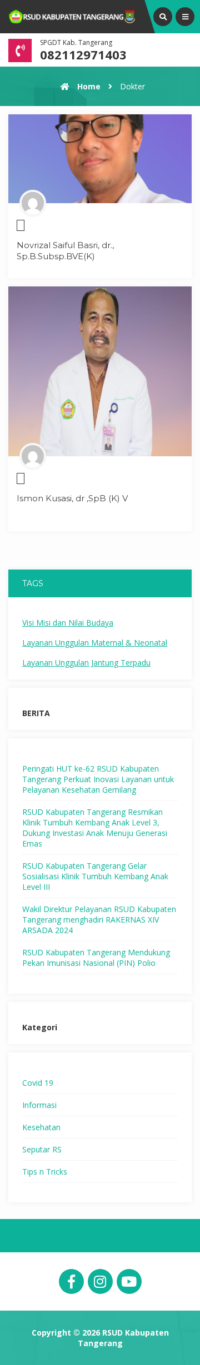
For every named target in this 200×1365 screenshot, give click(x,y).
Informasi (39, 1105)
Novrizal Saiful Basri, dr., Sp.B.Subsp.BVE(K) (65, 250)
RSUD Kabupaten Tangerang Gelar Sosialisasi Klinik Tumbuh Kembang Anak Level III (95, 876)
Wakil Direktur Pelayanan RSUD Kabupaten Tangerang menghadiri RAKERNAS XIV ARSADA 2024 (99, 919)
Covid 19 (37, 1082)
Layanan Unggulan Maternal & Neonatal (94, 642)
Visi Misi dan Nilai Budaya (67, 622)
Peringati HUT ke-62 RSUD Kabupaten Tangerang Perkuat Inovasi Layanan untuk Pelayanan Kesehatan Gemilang (98, 779)
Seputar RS (42, 1149)
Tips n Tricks (44, 1171)
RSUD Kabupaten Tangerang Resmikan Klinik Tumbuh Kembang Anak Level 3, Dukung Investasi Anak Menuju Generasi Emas (94, 828)
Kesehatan (41, 1127)
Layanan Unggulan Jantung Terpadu (86, 662)
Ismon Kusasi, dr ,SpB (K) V (72, 498)
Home (88, 86)
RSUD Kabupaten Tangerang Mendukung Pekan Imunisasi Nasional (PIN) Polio (96, 957)
